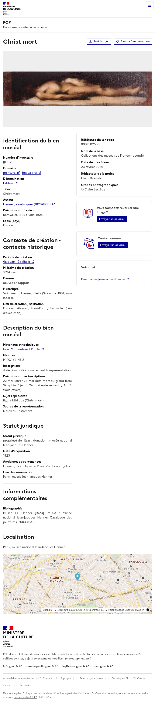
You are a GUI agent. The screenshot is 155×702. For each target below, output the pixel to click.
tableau (8, 183)
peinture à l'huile (28, 349)
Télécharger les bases (91, 678)
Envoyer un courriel (111, 219)
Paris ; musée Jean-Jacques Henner (103, 279)
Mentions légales (12, 693)
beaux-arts (29, 172)
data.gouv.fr (101, 666)
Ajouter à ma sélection (135, 41)
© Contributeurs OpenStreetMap (124, 609)
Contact (47, 678)
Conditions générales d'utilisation (72, 693)
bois (6, 349)
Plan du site (25, 685)
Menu (149, 5)
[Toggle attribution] (148, 610)
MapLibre (48, 609)
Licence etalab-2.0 (23, 697)
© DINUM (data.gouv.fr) (70, 609)
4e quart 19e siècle (16, 261)
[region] (77, 584)
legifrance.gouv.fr (73, 666)
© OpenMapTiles (95, 609)
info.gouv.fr (10, 666)
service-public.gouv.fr (40, 666)
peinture (9, 172)
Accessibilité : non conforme (18, 678)
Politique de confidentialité (37, 693)
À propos (66, 678)
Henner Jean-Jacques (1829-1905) (26, 204)
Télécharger (101, 41)
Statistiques (118, 678)
